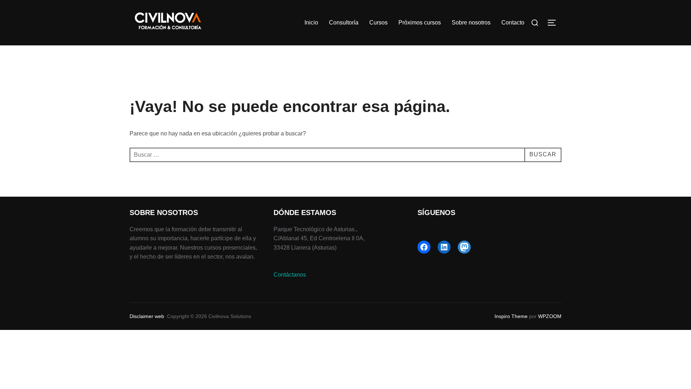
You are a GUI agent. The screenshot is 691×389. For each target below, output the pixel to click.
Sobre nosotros (471, 22)
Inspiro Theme (511, 316)
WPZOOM (549, 316)
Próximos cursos (419, 22)
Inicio (311, 22)
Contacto (512, 22)
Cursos (378, 22)
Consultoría (343, 22)
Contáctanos (290, 275)
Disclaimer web (147, 316)
